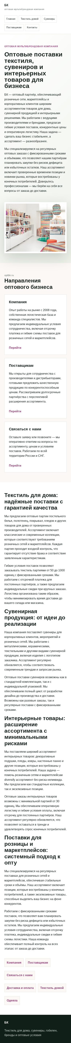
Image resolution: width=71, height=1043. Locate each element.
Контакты (32, 27)
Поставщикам (13, 27)
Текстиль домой (29, 18)
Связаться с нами (20, 975)
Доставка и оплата (20, 987)
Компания (14, 962)
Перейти (15, 347)
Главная (10, 18)
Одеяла (12, 1000)
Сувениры (49, 18)
